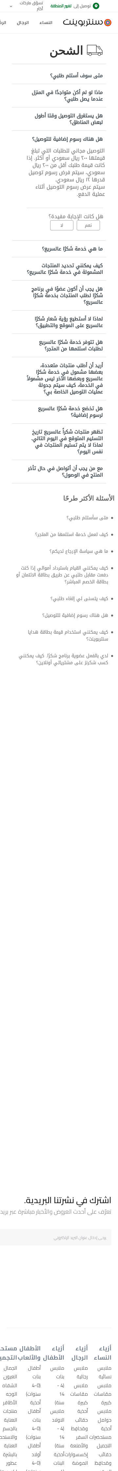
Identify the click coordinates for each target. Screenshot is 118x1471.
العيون (10, 1376)
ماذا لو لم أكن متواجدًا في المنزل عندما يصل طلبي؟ (67, 96)
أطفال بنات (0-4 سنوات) (33, 1381)
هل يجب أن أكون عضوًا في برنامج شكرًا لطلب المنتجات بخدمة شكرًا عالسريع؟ (67, 295)
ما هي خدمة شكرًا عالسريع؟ (72, 248)
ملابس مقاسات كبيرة (102, 1394)
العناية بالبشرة (10, 1450)
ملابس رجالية (81, 1372)
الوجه (11, 1394)
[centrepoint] (84, 23)
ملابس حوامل (104, 1415)
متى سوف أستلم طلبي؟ (76, 75)
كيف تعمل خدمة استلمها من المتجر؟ (66, 536)
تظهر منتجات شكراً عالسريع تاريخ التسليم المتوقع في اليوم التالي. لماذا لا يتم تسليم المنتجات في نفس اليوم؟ (67, 441)
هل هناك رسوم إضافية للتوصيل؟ (67, 139)
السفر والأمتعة (79, 1441)
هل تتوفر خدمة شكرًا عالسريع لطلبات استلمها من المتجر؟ (71, 345)
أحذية (106, 1428)
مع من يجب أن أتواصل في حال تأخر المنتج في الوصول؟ (65, 471)
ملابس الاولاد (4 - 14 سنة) (57, 1428)
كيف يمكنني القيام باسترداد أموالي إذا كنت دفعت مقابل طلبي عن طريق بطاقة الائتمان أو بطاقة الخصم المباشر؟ (63, 579)
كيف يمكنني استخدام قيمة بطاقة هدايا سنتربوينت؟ (62, 644)
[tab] (59, 75)
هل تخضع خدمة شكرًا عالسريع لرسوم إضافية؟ (70, 412)
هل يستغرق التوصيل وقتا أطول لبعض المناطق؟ (69, 119)
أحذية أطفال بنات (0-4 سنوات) (33, 1420)
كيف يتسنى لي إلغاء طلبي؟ (76, 605)
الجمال (10, 1368)
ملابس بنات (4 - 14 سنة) (57, 1385)
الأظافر (10, 1402)
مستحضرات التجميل (100, 1441)
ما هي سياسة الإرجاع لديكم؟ (75, 554)
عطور (11, 1463)
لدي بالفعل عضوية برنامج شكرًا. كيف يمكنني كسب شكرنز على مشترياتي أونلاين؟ (66, 674)
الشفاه (9, 1385)
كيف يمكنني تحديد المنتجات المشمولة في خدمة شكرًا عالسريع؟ (65, 269)
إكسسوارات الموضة (76, 1459)
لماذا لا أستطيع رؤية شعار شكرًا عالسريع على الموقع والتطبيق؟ (69, 322)
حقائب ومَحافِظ (103, 1459)
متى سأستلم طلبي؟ (85, 518)
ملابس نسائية (104, 1372)
